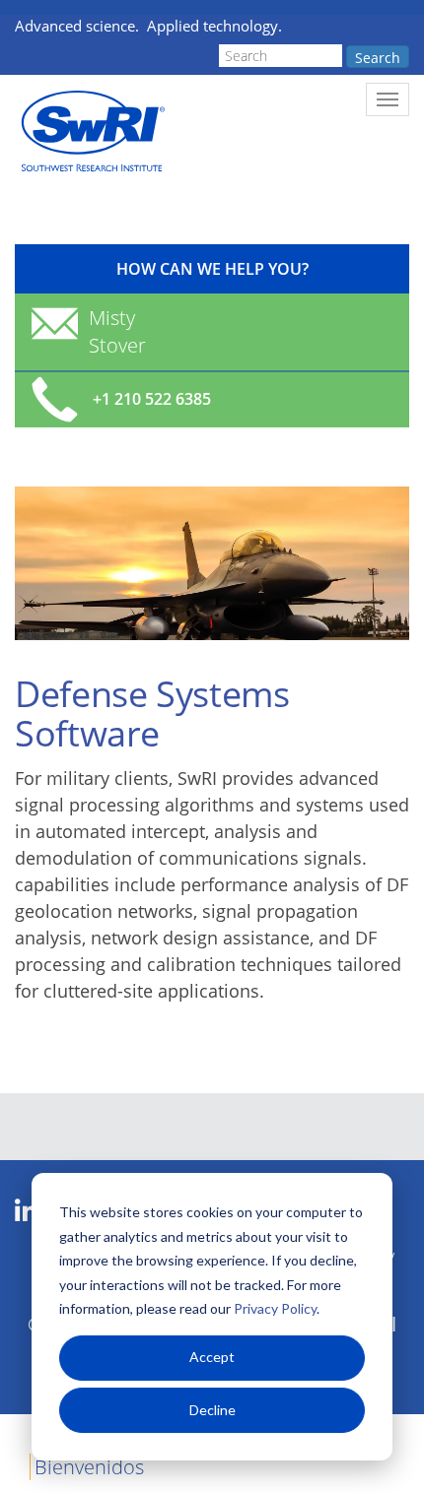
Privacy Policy (275, 1308)
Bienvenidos (89, 1467)
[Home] (91, 131)
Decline (212, 1409)
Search (377, 57)
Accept (212, 1356)
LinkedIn (26, 1211)
